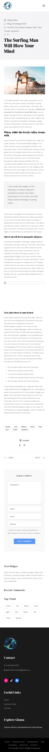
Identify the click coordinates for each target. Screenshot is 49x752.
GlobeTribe (12, 20)
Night (8, 612)
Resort (25, 612)
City (16, 27)
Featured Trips (10, 704)
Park (35, 27)
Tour (40, 27)
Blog (9, 23)
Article (10, 27)
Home (6, 700)
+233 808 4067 (12, 665)
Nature (22, 27)
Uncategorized (19, 23)
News (29, 27)
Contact (7, 708)
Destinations (32, 742)
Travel (7, 31)
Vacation (15, 31)
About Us (24, 745)
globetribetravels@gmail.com (18, 670)
